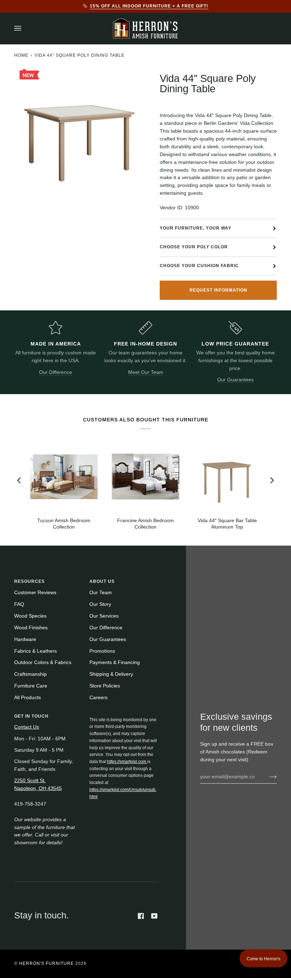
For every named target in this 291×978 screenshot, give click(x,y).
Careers (98, 697)
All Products (27, 697)
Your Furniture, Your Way (195, 228)
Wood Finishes (31, 627)
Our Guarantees (235, 379)
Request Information (218, 290)
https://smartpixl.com (127, 761)
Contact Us (26, 727)
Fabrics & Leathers (35, 651)
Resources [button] (29, 581)
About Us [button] (102, 581)
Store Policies (104, 686)
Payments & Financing (114, 662)
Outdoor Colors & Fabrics (42, 662)
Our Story (100, 604)
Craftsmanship (30, 674)
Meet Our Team (145, 372)
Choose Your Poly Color (194, 246)
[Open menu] (24, 28)
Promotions (102, 651)
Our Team (100, 592)
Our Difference (55, 372)
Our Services (104, 616)
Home (21, 55)
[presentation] (19, 480)
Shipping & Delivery (111, 674)
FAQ (19, 604)
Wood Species (30, 616)
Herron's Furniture (46, 963)
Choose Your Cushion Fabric (199, 265)
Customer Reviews (35, 592)
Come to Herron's (263, 958)
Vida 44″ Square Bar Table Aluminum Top (227, 524)
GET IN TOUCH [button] (31, 716)
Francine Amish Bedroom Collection (145, 524)
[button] (123, 715)
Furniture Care (30, 686)
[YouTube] (154, 916)
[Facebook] (141, 916)
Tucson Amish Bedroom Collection (63, 524)
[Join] (267, 776)
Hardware (25, 639)
